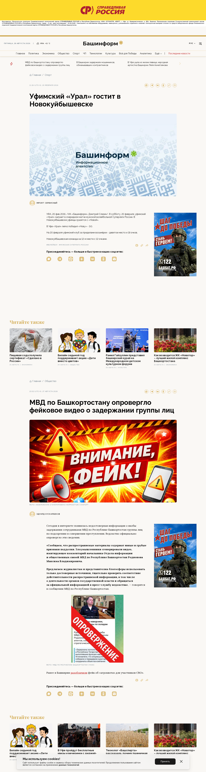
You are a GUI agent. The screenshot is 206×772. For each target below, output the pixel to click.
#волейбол (52, 245)
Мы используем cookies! (41, 759)
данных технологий (69, 765)
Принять (165, 761)
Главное (20, 53)
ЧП (84, 53)
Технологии (95, 53)
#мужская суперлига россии (74, 245)
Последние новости (179, 53)
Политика (33, 53)
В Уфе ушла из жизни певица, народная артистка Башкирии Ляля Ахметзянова (148, 63)
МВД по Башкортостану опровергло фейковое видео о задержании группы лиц (47, 63)
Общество (63, 53)
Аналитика (145, 53)
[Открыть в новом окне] (48, 259)
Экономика (48, 53)
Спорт (76, 53)
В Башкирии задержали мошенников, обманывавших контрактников (95, 63)
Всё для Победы (127, 53)
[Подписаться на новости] (114, 259)
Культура (110, 53)
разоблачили (79, 672)
